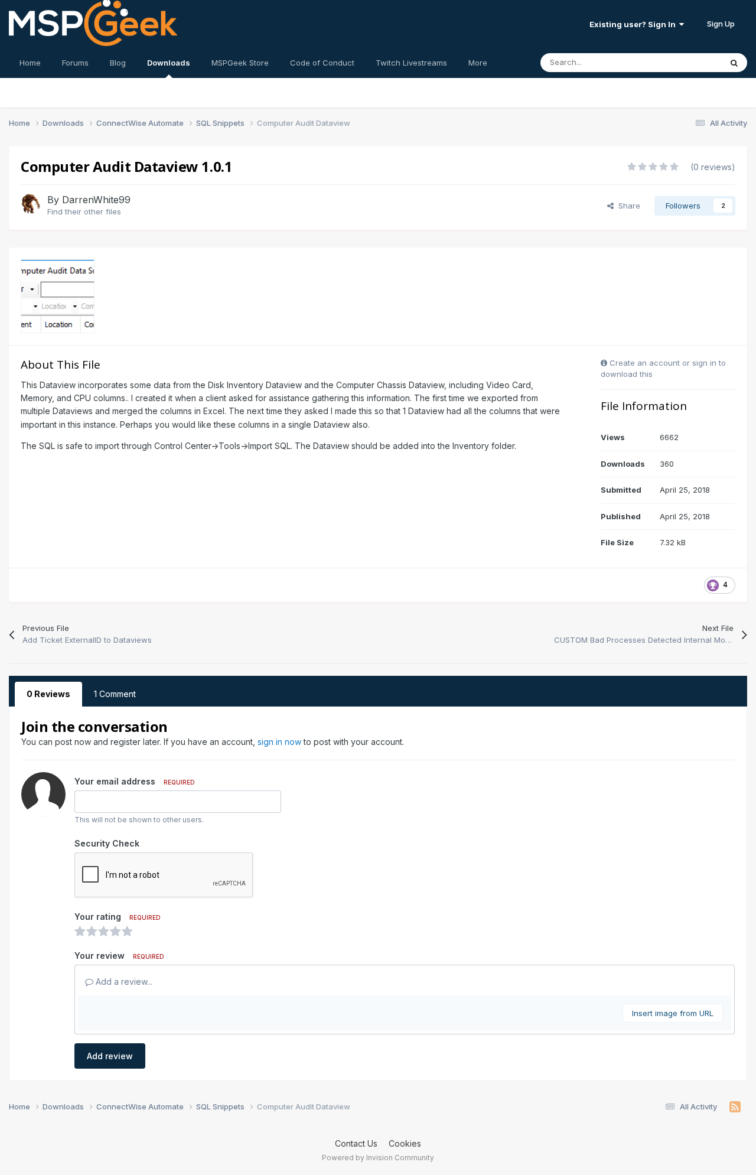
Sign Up (721, 23)
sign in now (279, 742)
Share (627, 205)
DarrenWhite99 (96, 200)
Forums (75, 62)
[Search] (734, 62)
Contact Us (356, 1143)
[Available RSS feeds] (735, 1107)
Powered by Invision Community (378, 1157)
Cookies (405, 1143)
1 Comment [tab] (115, 694)
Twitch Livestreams (411, 62)
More (477, 62)
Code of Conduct (322, 62)
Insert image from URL (672, 1013)
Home (30, 62)
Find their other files (84, 211)
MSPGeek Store (240, 62)
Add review (110, 1056)
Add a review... (122, 982)
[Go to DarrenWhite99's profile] (31, 204)
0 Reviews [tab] (48, 694)
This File (690, 62)
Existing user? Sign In (634, 24)
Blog (118, 62)
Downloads (168, 62)
